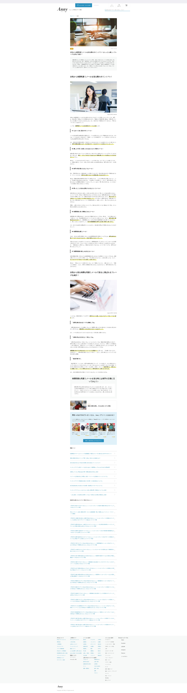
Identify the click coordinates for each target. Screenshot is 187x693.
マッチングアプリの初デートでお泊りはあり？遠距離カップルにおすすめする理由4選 (90, 467)
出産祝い (85, 644)
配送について (72, 648)
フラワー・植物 (108, 662)
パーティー (93, 655)
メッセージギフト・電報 (110, 644)
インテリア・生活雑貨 (109, 641)
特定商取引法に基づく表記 (62, 653)
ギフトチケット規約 (61, 659)
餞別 (91, 648)
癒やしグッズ (107, 680)
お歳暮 (99, 641)
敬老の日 (99, 655)
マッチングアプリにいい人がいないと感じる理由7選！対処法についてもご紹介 (88, 490)
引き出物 (85, 655)
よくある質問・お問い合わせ (76, 650)
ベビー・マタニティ (109, 657)
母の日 (99, 650)
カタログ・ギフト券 (109, 650)
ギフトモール (72, 657)
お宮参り (96, 663)
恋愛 (72, 48)
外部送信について (60, 657)
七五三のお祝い (97, 666)
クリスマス (93, 639)
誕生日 (84, 639)
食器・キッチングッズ (109, 653)
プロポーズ (85, 659)
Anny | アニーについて (61, 639)
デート (84, 666)
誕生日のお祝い (86, 661)
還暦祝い (92, 650)
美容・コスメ (107, 659)
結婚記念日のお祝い (87, 663)
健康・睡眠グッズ (108, 668)
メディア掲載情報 (60, 648)
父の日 (99, 653)
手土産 (84, 650)
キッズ (106, 666)
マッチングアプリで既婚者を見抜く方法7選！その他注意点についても (86, 481)
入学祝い (99, 639)
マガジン (96, 672)
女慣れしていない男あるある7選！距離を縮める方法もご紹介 (84, 471)
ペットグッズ (107, 664)
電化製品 (107, 677)
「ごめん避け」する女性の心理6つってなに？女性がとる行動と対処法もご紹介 (88, 494)
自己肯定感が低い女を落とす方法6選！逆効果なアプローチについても (86, 485)
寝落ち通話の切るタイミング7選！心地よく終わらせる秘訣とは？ (85, 458)
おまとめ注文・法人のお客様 (84, 5)
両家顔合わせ (96, 659)
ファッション (107, 655)
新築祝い (85, 648)
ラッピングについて (74, 646)
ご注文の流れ (72, 641)
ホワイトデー (93, 644)
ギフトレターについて (74, 639)
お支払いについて (73, 644)
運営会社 (58, 641)
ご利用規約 (59, 644)
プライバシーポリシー (61, 655)
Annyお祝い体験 (73, 659)
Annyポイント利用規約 (61, 650)
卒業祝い (99, 646)
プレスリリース (60, 646)
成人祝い (99, 644)
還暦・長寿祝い (86, 668)
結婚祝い (85, 641)
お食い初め (96, 661)
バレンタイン (93, 641)
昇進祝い (92, 653)
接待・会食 (96, 668)
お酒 (106, 648)
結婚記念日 (85, 646)
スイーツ (107, 673)
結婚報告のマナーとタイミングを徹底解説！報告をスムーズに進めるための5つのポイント (91, 453)
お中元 (99, 648)
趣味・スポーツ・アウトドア (111, 671)
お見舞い (92, 646)
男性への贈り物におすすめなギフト (93, 440)
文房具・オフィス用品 (109, 646)
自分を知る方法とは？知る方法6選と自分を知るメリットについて (85, 462)
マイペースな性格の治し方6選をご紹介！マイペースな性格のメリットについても (89, 476)
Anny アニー (72, 16)
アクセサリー (107, 639)
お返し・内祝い (86, 653)
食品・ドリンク (108, 675)
